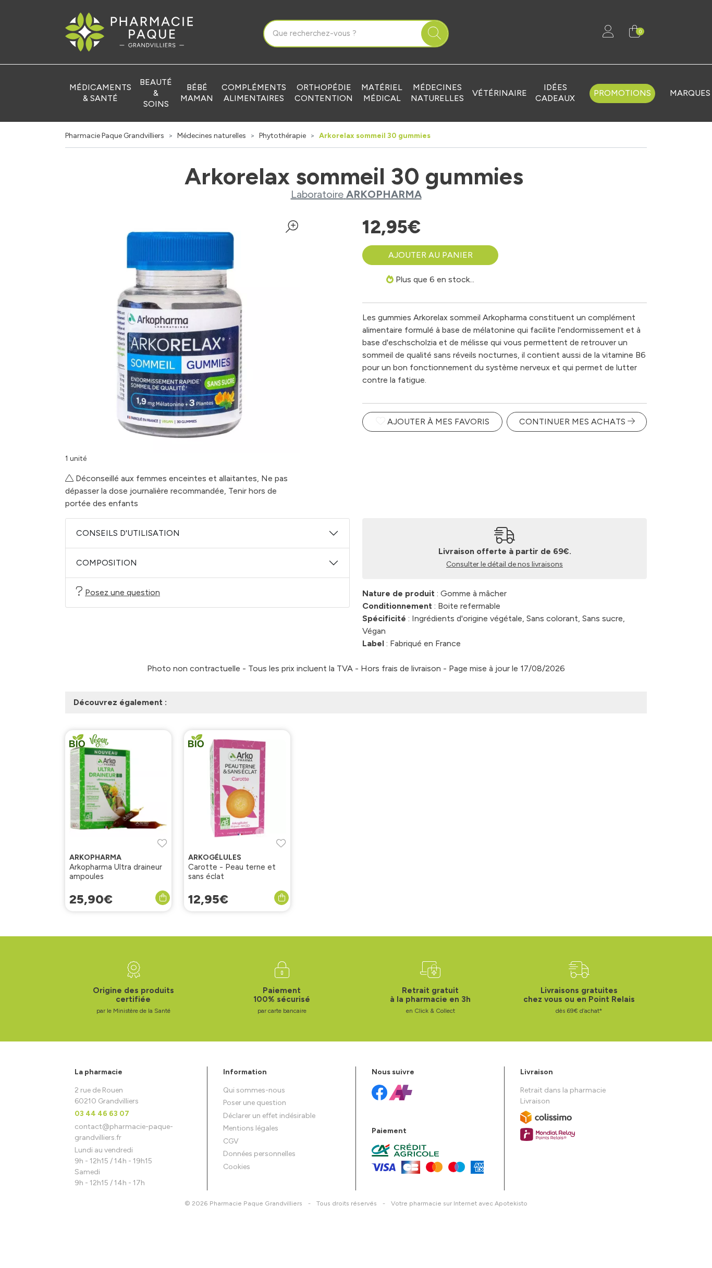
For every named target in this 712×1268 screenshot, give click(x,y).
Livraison (535, 1101)
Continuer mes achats (573, 421)
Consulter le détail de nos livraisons (504, 564)
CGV (231, 1141)
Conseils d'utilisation (128, 533)
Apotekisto (459, 1203)
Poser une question (254, 1102)
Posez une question (122, 592)
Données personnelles (259, 1153)
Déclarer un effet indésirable (269, 1115)
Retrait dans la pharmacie (563, 1090)
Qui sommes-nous (254, 1090)
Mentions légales (250, 1128)
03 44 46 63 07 (102, 1113)
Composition (106, 563)
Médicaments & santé (100, 92)
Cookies (236, 1166)
